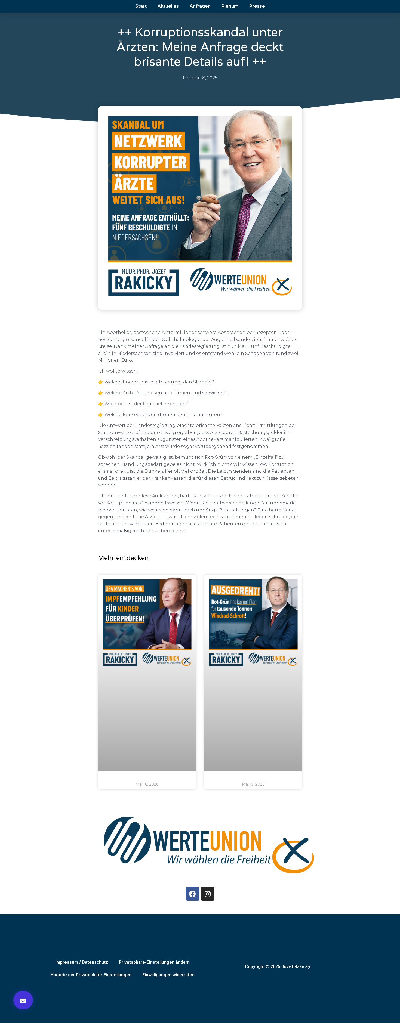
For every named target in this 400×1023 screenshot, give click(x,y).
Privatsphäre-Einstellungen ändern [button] (154, 962)
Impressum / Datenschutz (81, 962)
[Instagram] (207, 894)
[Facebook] (192, 894)
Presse (257, 6)
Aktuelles (168, 6)
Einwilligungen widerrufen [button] (168, 974)
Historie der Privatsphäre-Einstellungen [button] (91, 974)
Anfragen (200, 6)
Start (141, 6)
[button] (23, 1000)
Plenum (229, 6)
